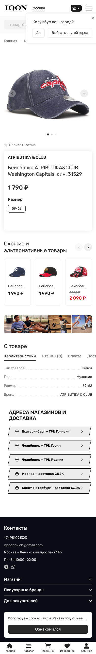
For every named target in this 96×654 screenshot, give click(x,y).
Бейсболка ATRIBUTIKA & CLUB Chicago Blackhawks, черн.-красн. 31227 (48, 286)
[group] (48, 93)
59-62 (16, 208)
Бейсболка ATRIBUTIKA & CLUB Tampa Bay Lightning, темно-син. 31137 (17, 286)
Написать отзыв (22, 145)
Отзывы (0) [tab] (52, 356)
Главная (10, 41)
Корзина (48, 648)
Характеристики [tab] (20, 356)
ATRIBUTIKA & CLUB (27, 157)
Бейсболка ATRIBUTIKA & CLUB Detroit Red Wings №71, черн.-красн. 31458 (78, 286)
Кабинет (86, 651)
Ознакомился (48, 629)
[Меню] (89, 8)
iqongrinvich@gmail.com (23, 545)
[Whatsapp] (13, 567)
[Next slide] (84, 93)
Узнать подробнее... (69, 618)
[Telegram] (6, 567)
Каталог (29, 651)
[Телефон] (76, 8)
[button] (48, 134)
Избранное (67, 648)
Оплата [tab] (74, 356)
